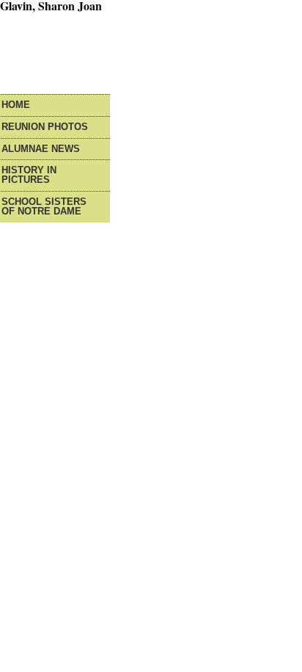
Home (15, 105)
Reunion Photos (44, 127)
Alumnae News (40, 149)
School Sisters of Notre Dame (43, 207)
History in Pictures (28, 175)
